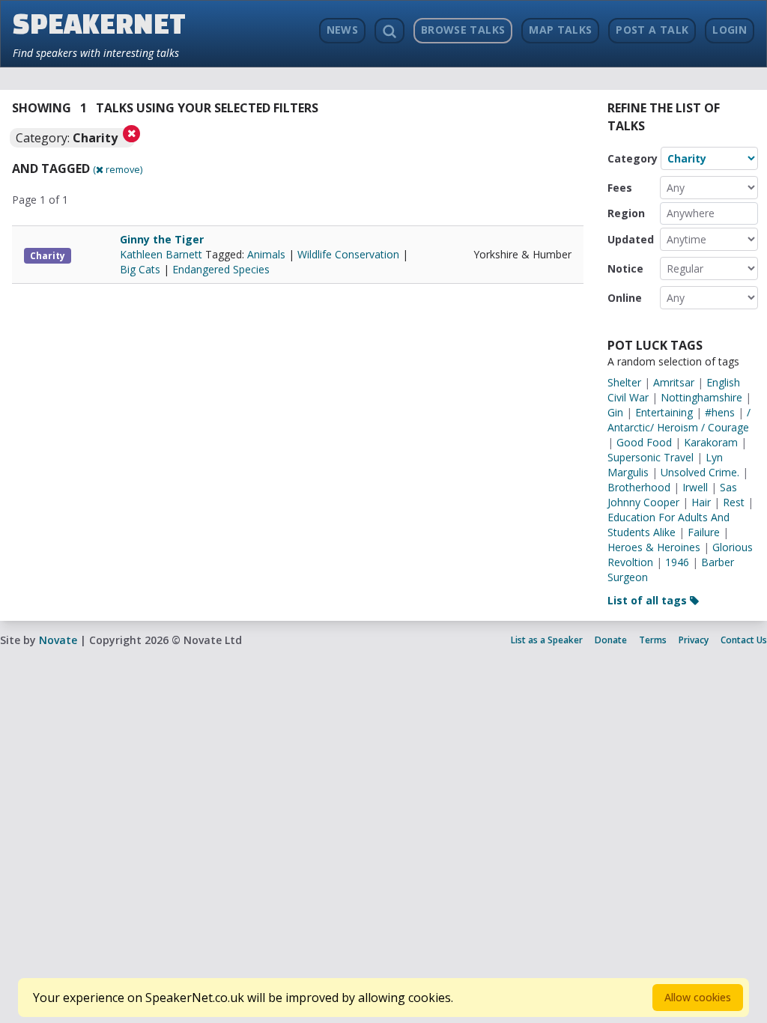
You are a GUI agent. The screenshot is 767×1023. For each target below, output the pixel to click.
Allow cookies (697, 997)
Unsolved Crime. (700, 472)
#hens (720, 412)
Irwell (695, 487)
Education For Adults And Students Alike (668, 524)
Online (624, 298)
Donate (611, 640)
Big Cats (140, 269)
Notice (625, 268)
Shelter (624, 382)
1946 (677, 562)
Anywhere (691, 213)
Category (632, 158)
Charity (47, 255)
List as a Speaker (547, 640)
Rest (734, 502)
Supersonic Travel (650, 457)
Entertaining (664, 412)
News (342, 29)
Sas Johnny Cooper (672, 494)
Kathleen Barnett (162, 254)
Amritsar (673, 382)
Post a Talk (652, 29)
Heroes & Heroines (653, 547)
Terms (653, 640)
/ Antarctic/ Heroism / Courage (679, 419)
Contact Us (744, 640)
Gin (615, 412)
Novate (58, 640)
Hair (701, 502)
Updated (630, 239)
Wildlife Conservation (348, 254)
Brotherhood (638, 487)
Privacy (694, 640)
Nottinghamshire (701, 397)
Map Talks (560, 29)
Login (729, 29)
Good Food (644, 442)
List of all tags (648, 600)
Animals (266, 254)
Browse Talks (463, 29)
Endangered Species (221, 269)
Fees (619, 187)
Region (626, 213)
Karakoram (711, 442)
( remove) (117, 169)
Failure (704, 532)
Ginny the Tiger (162, 239)
